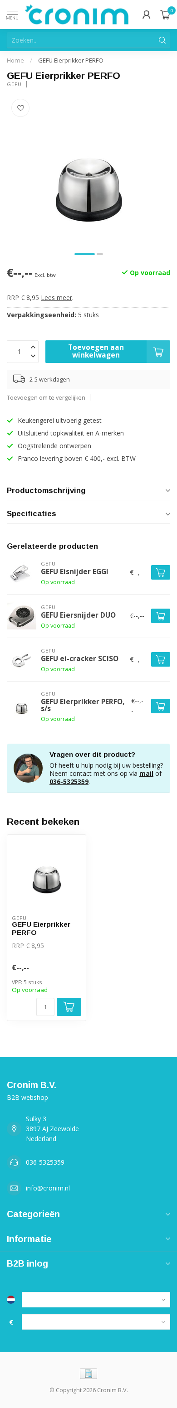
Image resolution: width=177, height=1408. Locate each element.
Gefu (14, 84)
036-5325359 (68, 781)
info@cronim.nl (48, 1188)
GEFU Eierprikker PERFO (70, 60)
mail (146, 773)
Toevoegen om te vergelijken (46, 398)
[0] (165, 14)
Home (15, 60)
